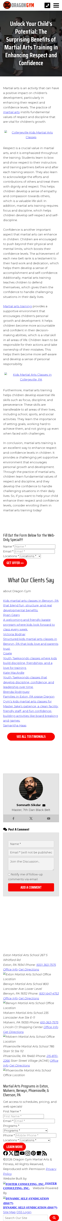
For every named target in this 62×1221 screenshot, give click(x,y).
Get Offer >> (15, 563)
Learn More (15, 1147)
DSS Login (24, 1212)
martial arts (11, 112)
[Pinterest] (34, 1154)
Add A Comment (31, 887)
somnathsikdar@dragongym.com (44, 805)
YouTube (48, 818)
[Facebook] (6, 1154)
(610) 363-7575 (46, 965)
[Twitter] (11, 1154)
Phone (9, 1135)
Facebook (13, 818)
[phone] (47, 5)
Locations (11, 556)
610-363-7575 (49, 1022)
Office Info (10, 969)
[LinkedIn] (17, 1154)
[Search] (54, 1218)
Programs (11, 1126)
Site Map (9, 1212)
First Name (12, 1111)
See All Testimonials (31, 736)
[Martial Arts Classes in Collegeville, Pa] (31, 137)
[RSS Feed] (44, 1154)
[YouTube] (22, 1154)
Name (8, 546)
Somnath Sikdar (29, 805)
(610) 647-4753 (49, 993)
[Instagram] (28, 1154)
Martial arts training (17, 306)
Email (8, 551)
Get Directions (29, 969)
